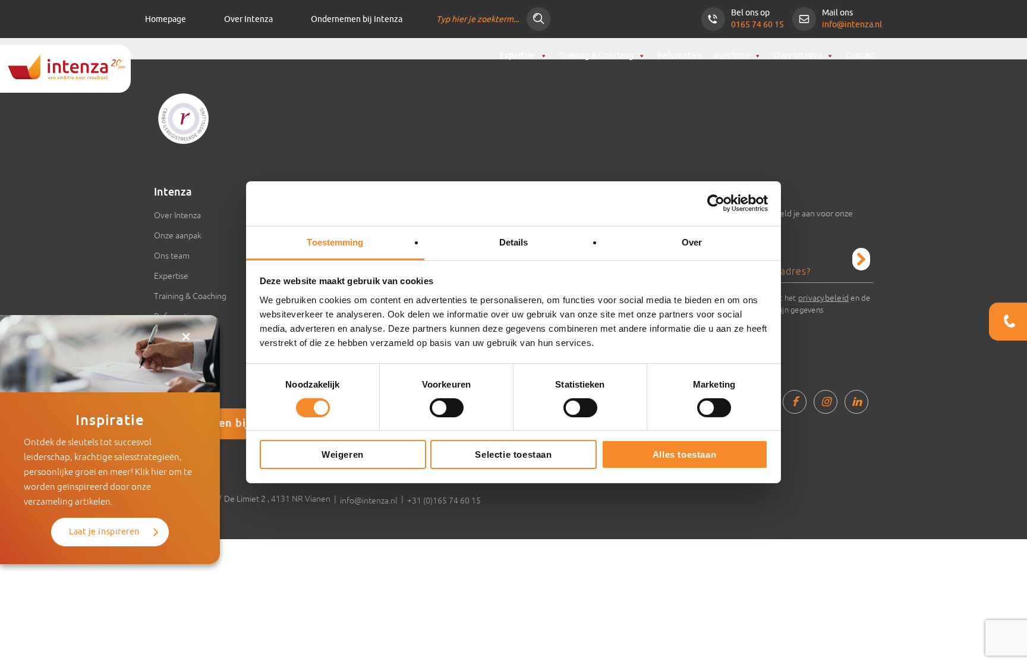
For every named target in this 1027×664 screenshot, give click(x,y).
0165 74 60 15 (757, 25)
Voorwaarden (179, 336)
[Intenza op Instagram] (825, 402)
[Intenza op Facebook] (795, 402)
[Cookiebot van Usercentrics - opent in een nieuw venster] (716, 203)
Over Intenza (248, 19)
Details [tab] (513, 242)
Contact (861, 56)
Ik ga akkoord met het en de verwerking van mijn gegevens (795, 303)
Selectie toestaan (513, 454)
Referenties (679, 56)
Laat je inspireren (104, 532)
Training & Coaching (596, 56)
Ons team (172, 255)
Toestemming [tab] (335, 242)
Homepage (165, 19)
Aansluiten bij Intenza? (235, 424)
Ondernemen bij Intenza (356, 19)
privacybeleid (823, 298)
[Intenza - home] (65, 69)
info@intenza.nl (852, 25)
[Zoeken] (538, 19)
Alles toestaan (684, 454)
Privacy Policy (178, 357)
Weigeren (343, 454)
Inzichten (731, 56)
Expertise (517, 56)
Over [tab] (692, 242)
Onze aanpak (177, 235)
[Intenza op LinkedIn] (856, 402)
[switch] (447, 407)
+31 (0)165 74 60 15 (444, 500)
